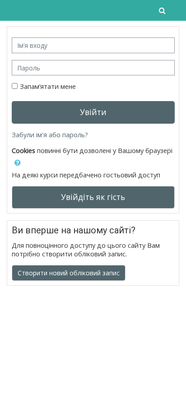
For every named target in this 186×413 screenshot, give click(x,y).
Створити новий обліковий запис (69, 273)
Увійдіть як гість (93, 196)
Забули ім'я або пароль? (50, 134)
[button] (163, 10)
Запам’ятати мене (48, 86)
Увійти (93, 112)
